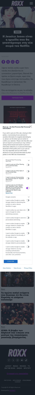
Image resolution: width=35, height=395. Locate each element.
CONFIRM (10, 261)
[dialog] (17, 197)
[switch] (27, 165)
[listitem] (17, 160)
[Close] (31, 127)
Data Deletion (7, 268)
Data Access (17, 268)
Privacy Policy (28, 268)
